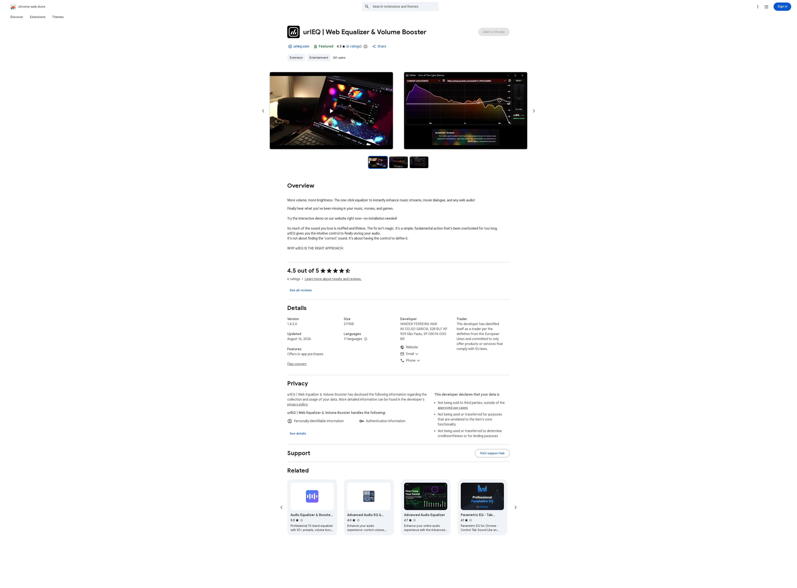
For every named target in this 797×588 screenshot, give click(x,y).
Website (412, 347)
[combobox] (406, 6)
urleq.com (301, 46)
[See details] (298, 434)
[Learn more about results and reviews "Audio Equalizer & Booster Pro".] (301, 520)
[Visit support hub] (492, 453)
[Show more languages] (365, 339)
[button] (766, 7)
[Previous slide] (263, 111)
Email (410, 354)
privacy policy (297, 404)
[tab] (17, 17)
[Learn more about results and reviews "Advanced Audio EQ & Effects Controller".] (358, 520)
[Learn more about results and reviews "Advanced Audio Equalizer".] (414, 520)
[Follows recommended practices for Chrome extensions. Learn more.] (315, 46)
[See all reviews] (300, 290)
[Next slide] (534, 111)
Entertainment (318, 58)
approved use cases (453, 408)
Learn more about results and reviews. (333, 279)
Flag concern (297, 364)
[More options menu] (758, 6)
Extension (296, 58)
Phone (411, 360)
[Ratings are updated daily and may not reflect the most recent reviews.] (365, 46)
